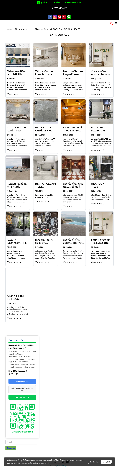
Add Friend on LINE (22, 397)
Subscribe (11, 448)
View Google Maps (22, 381)
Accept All (106, 462)
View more (13, 93)
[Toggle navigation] (116, 23)
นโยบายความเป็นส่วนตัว (28, 463)
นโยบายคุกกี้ (45, 463)
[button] (110, 23)
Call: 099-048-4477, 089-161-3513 (22, 389)
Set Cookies (94, 462)
